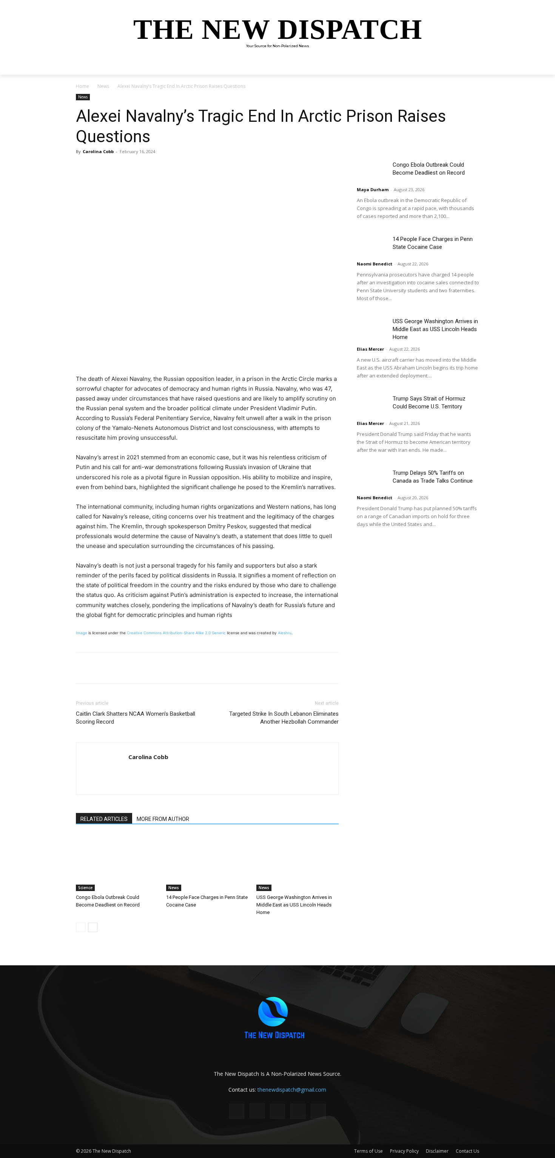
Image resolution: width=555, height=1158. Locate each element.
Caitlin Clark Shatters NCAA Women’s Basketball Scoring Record (135, 717)
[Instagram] (257, 1110)
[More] (183, 168)
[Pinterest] (165, 168)
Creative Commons (144, 632)
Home (82, 86)
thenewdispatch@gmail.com (291, 1089)
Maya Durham (372, 189)
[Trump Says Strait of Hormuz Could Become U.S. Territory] (372, 405)
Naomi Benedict (374, 264)
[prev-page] (80, 927)
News (103, 86)
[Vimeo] (318, 1111)
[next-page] (92, 927)
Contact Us (467, 1151)
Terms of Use (368, 1151)
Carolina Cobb (98, 151)
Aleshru (284, 632)
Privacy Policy (404, 1151)
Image (81, 632)
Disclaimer (437, 1151)
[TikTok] (277, 1111)
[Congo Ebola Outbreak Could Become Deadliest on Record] (117, 862)
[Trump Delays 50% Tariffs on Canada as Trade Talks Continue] (372, 479)
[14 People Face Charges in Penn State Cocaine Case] (207, 862)
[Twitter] (147, 168)
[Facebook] (130, 168)
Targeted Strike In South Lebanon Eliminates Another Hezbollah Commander (284, 717)
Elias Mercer (370, 349)
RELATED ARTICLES (104, 819)
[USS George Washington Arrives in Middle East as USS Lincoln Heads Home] (297, 862)
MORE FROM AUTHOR (163, 819)
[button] (470, 66)
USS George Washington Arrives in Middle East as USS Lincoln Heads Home (294, 904)
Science (85, 887)
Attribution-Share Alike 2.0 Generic (194, 632)
